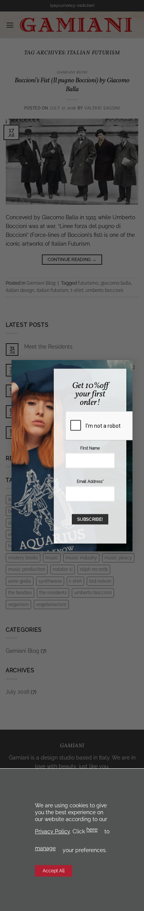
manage (45, 848)
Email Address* (90, 481)
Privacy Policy (52, 831)
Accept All (54, 871)
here (92, 829)
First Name (90, 448)
